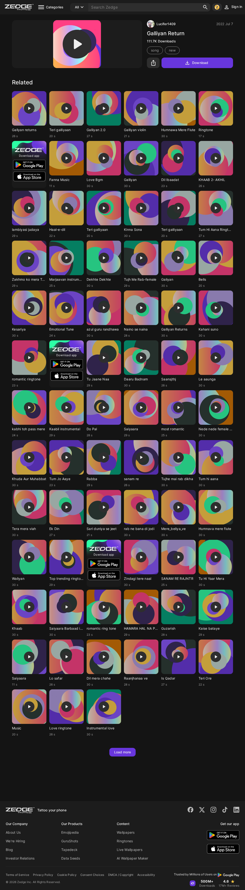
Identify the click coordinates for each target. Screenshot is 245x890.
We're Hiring (15, 841)
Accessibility (146, 875)
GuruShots (69, 841)
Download (200, 63)
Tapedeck (69, 850)
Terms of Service (17, 875)
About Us (13, 832)
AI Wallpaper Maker (132, 858)
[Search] (205, 7)
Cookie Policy (67, 875)
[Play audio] (77, 44)
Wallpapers (126, 832)
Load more (122, 752)
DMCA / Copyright (121, 875)
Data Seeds (70, 858)
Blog (9, 850)
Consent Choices (92, 875)
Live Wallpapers (129, 850)
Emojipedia (70, 832)
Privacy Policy (43, 875)
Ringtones (125, 841)
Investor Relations (20, 858)
